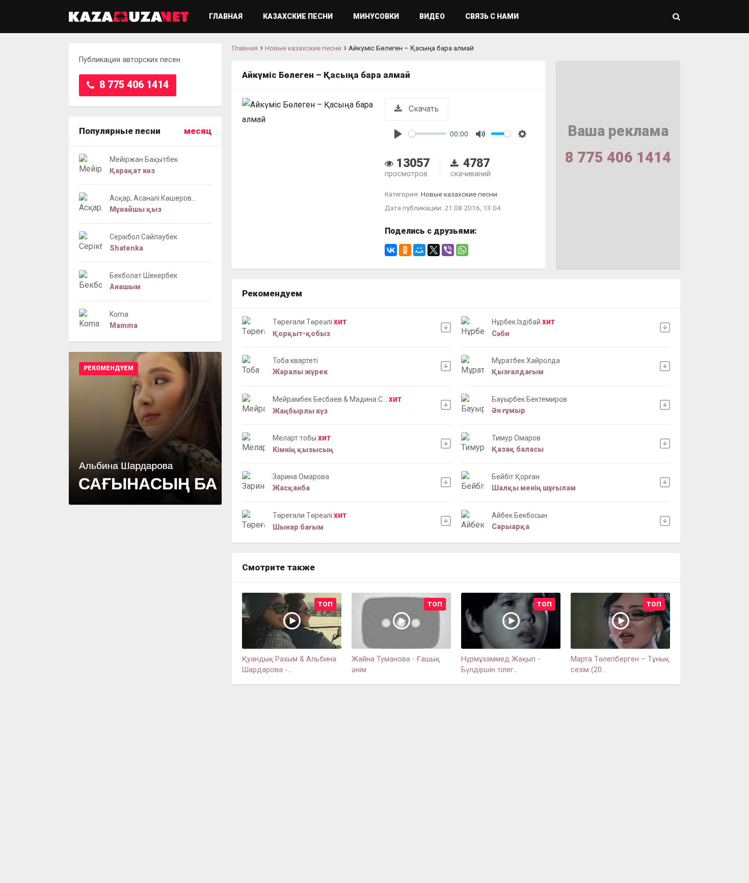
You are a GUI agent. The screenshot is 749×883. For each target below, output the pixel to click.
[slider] (427, 134)
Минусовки (376, 16)
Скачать (423, 109)
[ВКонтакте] (391, 250)
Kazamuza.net (129, 16)
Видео (432, 16)
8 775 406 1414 (133, 85)
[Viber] (448, 250)
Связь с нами (492, 16)
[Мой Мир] (419, 250)
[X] (433, 250)
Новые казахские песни (303, 48)
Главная (226, 16)
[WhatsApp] (462, 250)
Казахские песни (298, 16)
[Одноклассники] (405, 250)
